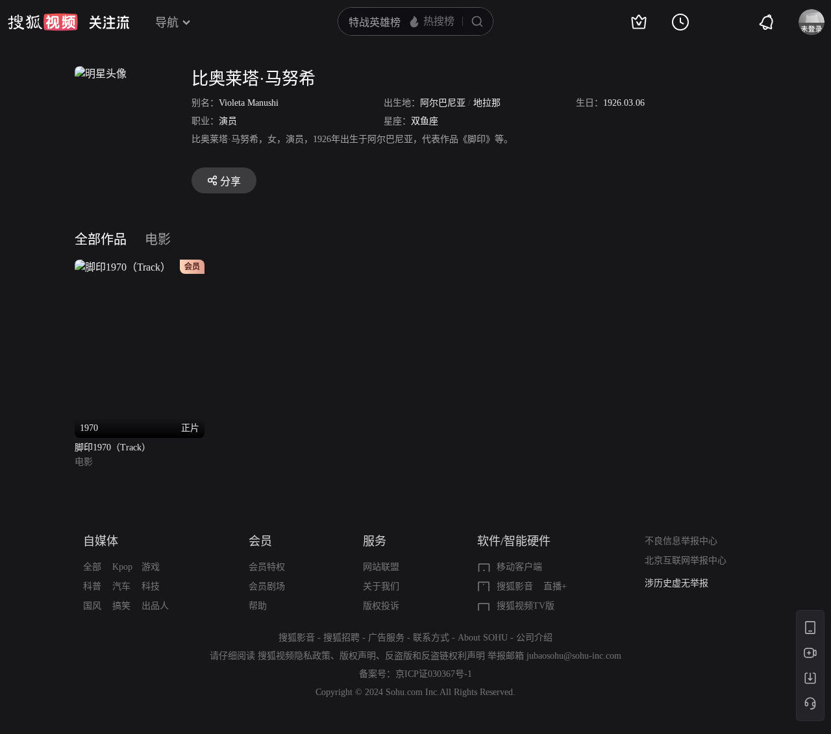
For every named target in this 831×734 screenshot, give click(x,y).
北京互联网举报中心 (685, 560)
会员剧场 (267, 586)
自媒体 (100, 541)
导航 (167, 23)
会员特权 (267, 567)
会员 (260, 541)
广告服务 (386, 637)
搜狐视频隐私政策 (294, 656)
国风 (92, 606)
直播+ (555, 586)
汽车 (121, 586)
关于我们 (381, 586)
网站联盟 (381, 567)
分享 (230, 181)
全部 (92, 567)
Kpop (122, 567)
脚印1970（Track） (113, 447)
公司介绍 (534, 637)
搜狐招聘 (341, 637)
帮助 (258, 606)
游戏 (151, 567)
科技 (151, 586)
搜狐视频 (42, 22)
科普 (92, 586)
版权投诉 (381, 606)
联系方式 (431, 637)
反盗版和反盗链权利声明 (435, 656)
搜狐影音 (515, 586)
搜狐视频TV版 (525, 606)
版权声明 (358, 656)
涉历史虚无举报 (676, 583)
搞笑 (121, 606)
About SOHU (483, 637)
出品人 (155, 606)
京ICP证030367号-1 (433, 674)
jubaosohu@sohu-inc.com (574, 656)
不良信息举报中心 (681, 541)
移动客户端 (519, 567)
